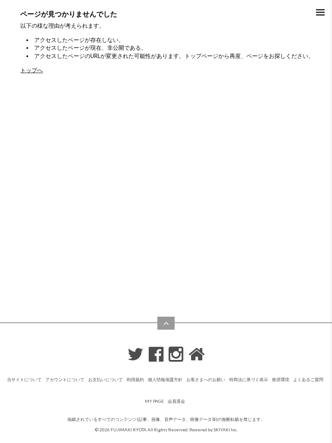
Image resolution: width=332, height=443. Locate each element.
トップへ (31, 70)
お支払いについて (105, 379)
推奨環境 (280, 379)
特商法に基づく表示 (248, 379)
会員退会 (176, 401)
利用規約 (135, 379)
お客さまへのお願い (205, 379)
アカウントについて (64, 379)
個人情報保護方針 (165, 379)
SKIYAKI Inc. (225, 429)
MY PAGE (154, 401)
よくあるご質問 (308, 379)
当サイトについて (24, 379)
